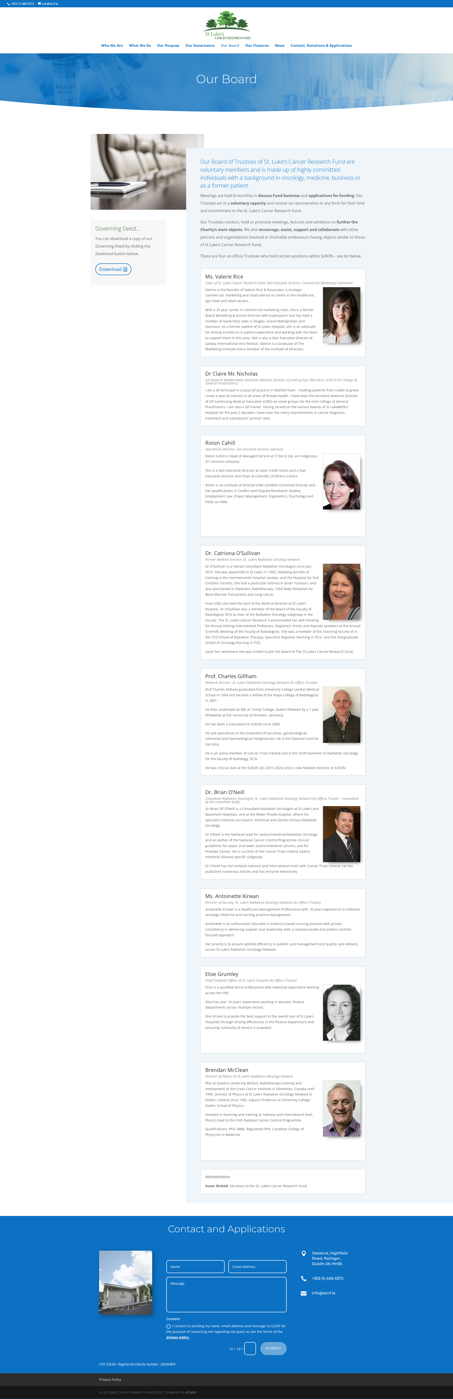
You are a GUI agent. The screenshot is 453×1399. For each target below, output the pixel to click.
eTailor (191, 1392)
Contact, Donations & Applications (321, 46)
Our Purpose (168, 46)
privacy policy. (178, 1337)
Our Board (230, 46)
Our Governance (200, 46)
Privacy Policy (110, 1379)
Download (110, 269)
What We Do (140, 46)
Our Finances (257, 46)
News (280, 46)
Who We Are (112, 46)
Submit (273, 1348)
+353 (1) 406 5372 (22, 4)
